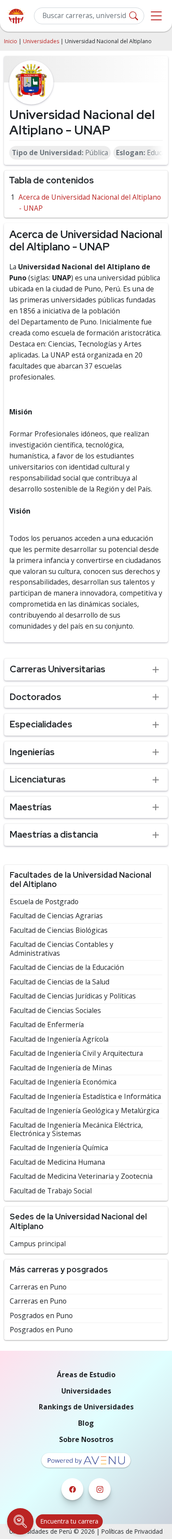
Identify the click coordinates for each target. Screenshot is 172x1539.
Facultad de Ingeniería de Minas (61, 1068)
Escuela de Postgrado (44, 902)
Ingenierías (32, 752)
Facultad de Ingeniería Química (59, 1148)
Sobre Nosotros (86, 1439)
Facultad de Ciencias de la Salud (59, 982)
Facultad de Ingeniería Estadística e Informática (85, 1096)
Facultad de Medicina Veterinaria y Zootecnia (81, 1176)
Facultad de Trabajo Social (51, 1191)
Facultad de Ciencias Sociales (55, 1010)
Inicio (10, 41)
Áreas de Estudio (86, 1374)
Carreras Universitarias (57, 669)
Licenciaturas (38, 779)
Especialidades (41, 724)
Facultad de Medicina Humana (57, 1162)
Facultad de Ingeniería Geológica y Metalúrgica (84, 1111)
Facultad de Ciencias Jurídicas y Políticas (73, 996)
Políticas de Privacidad (132, 1531)
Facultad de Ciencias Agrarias (56, 916)
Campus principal (38, 1244)
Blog (86, 1423)
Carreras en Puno (38, 1287)
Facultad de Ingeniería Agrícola (59, 1039)
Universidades (41, 41)
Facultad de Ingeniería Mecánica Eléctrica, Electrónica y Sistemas (76, 1129)
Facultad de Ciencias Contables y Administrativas (61, 949)
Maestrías (31, 807)
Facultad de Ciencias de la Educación (67, 967)
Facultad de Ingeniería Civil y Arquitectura (76, 1053)
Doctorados (35, 697)
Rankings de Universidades (86, 1407)
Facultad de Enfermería (47, 1025)
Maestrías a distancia (54, 834)
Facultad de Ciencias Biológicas (59, 930)
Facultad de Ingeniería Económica (63, 1082)
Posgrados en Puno (41, 1316)
